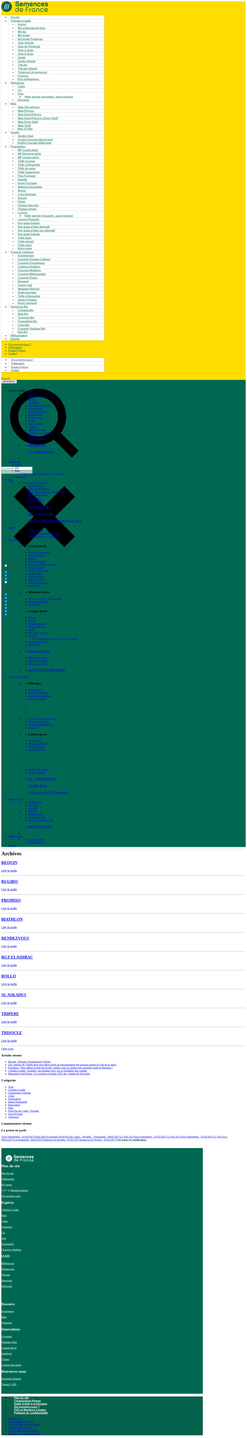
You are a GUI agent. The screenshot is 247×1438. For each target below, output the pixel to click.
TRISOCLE (11, 1032)
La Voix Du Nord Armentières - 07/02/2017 (143, 1136)
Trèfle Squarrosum (38, 582)
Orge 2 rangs (35, 414)
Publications (7, 1179)
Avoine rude (34, 740)
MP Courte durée (37, 657)
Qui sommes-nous (10, 1196)
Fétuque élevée (36, 626)
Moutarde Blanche (38, 743)
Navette (32, 558)
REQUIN (9, 862)
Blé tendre (33, 402)
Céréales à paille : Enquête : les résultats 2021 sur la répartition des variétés (47, 1070)
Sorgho (15, 132)
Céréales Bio (35, 802)
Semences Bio (15, 799)
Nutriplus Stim (9, 1342)
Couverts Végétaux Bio (31, 328)
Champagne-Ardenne (19, 1092)
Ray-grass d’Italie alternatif (42, 564)
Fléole (31, 629)
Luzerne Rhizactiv (38, 641)
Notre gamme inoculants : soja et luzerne (49, 96)
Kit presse (6, 1184)
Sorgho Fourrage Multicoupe (34, 142)
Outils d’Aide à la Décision (30, 1403)
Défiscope (6, 1286)
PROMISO (11, 900)
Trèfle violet (34, 604)
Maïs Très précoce (38, 482)
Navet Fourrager (37, 561)
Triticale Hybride (37, 429)
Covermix (6, 1336)
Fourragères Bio (36, 817)
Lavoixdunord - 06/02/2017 (28, 1139)
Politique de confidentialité (31, 1413)
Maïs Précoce (35, 485)
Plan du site (7, 1173)
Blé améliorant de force (31, 28)
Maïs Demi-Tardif (37, 494)
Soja (20, 93)
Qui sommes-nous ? (27, 1406)
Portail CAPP (8, 1384)
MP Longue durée (37, 663)
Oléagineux (14, 461)
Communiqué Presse (27, 1400)
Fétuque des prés (37, 623)
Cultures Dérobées (38, 692)
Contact (12, 353)
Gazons (12, 845)
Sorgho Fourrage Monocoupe (44, 533)
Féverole (32, 435)
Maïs (13, 103)
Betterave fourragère (30, 187)
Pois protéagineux (28, 79)
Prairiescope (7, 1269)
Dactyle (32, 620)
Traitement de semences (32, 72)
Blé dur (32, 399)
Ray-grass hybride (38, 601)
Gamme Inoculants (11, 1365)
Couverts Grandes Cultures (42, 718)
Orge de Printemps (38, 411)
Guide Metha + (36, 842)
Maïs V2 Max (25, 128)
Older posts (7, 1048)
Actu (10, 1086)
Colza (18, 464)
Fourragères (14, 539)
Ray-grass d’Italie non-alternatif (45, 598)
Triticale (32, 426)
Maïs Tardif (34, 497)
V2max (5, 1359)
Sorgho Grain (35, 530)
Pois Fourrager (36, 567)
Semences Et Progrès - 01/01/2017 (61, 1139)
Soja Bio (32, 808)
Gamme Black (9, 1348)
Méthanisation (15, 836)
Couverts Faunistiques (40, 695)
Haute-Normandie (17, 1101)
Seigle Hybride (36, 423)
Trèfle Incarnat (36, 579)
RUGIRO (9, 881)
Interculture (14, 1105)
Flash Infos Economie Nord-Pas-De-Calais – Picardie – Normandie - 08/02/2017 (77, 1136)
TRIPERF (10, 1014)
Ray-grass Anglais (38, 632)
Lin (16, 467)
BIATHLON (12, 919)
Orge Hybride (35, 408)
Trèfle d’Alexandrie (38, 570)
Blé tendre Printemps (39, 405)
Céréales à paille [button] (16, 390)
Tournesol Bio (35, 814)
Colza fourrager (36, 555)
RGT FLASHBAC (17, 957)
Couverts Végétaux (18, 676)
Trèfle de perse (36, 576)
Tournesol (23, 100)
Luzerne (32, 635)
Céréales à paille (16, 1089)
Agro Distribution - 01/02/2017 (17, 1136)
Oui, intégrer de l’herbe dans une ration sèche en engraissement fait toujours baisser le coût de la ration (62, 1064)
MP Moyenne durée (38, 660)
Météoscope (7, 1263)
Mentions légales (19, 1190)
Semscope (6, 1280)
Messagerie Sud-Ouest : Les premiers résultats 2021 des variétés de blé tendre (49, 1073)
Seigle (31, 420)
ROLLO (8, 976)
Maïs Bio (33, 811)
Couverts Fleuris (37, 698)
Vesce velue (34, 585)
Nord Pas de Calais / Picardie (23, 1111)
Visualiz (5, 1274)
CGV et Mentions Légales (30, 1410)
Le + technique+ (37, 839)
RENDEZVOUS (15, 938)
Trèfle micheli (35, 573)
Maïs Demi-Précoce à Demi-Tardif (46, 491)
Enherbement (35, 689)
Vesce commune (37, 772)
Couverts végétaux (11, 1249)
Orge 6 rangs (35, 417)
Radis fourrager (36, 746)
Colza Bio (33, 805)
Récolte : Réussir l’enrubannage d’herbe (29, 1061)
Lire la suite (9, 870)
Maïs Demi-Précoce (38, 488)
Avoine (32, 393)
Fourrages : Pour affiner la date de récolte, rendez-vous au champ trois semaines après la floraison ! (60, 1067)
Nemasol (33, 727)
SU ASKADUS (13, 995)
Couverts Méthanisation (40, 724)
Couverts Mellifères (38, 721)
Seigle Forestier (36, 749)
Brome (31, 617)
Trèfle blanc (34, 644)
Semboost (6, 1353)
